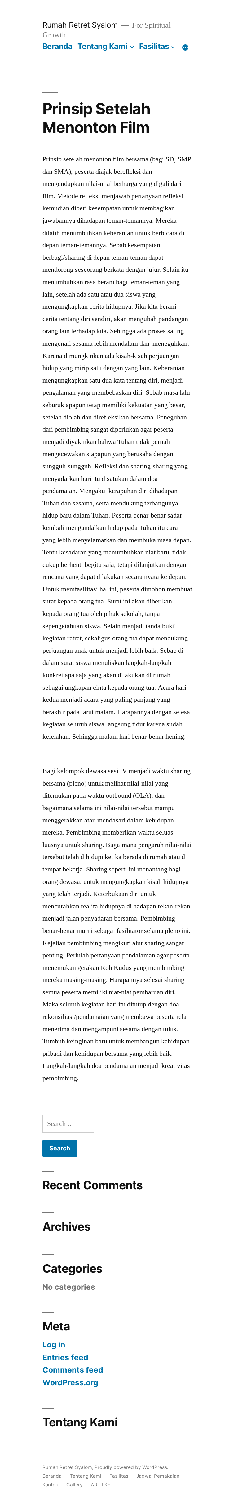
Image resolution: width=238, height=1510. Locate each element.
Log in (53, 1344)
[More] (185, 47)
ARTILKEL (102, 1485)
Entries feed (65, 1357)
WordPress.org (70, 1382)
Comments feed (72, 1369)
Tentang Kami (102, 46)
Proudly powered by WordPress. (131, 1467)
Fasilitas (154, 46)
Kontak (50, 1485)
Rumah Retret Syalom (80, 24)
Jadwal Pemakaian (157, 1476)
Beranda (57, 46)
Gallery (74, 1485)
